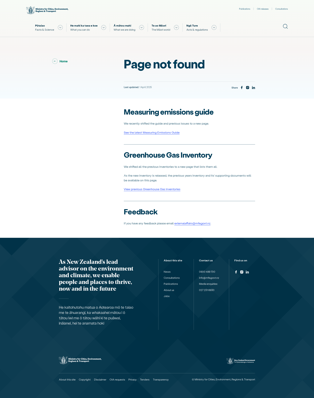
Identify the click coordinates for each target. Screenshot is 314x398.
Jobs (167, 296)
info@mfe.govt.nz (209, 277)
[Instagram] (247, 88)
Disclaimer (100, 379)
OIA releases (263, 9)
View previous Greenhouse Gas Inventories (152, 189)
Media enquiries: (208, 283)
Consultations (281, 9)
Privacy (132, 379)
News (167, 271)
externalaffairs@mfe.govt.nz (192, 223)
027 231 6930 (206, 290)
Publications (244, 9)
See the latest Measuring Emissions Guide (152, 132)
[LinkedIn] (253, 88)
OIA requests (117, 379)
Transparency (161, 379)
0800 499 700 (207, 271)
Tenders (144, 379)
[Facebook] (241, 88)
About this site (67, 379)
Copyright (85, 379)
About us (169, 290)
